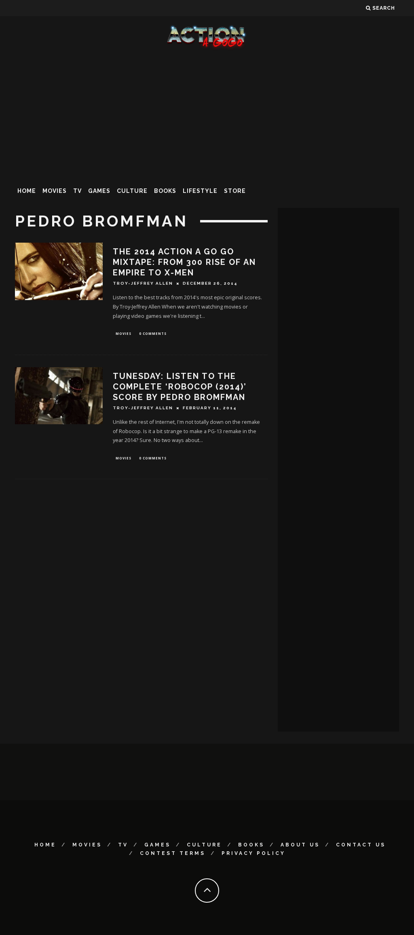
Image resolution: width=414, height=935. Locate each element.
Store (235, 191)
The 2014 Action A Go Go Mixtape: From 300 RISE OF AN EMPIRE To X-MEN (184, 262)
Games (99, 191)
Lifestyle (200, 191)
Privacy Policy (253, 853)
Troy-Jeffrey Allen (143, 283)
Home (26, 191)
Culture (132, 191)
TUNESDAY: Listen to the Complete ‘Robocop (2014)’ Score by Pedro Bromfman (180, 386)
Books (165, 191)
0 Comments (153, 333)
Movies (54, 191)
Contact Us (361, 845)
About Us (300, 845)
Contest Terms (172, 853)
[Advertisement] (207, 114)
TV (77, 191)
